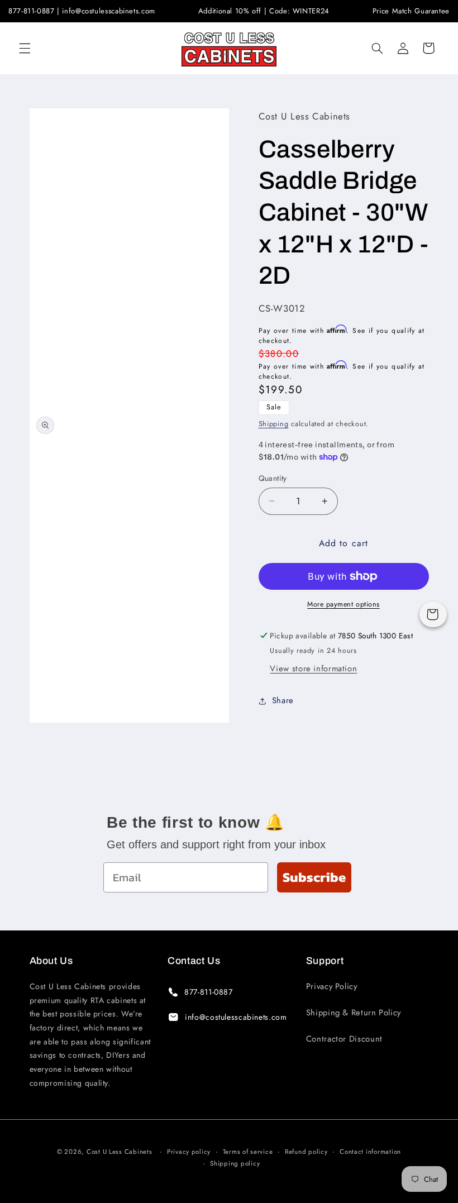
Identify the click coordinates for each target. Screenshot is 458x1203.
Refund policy (306, 1151)
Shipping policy (235, 1163)
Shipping (274, 424)
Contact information (370, 1151)
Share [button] (283, 700)
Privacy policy (189, 1151)
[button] (24, 48)
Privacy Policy (331, 986)
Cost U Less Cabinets (119, 1151)
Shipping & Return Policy (353, 1012)
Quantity (273, 478)
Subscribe (314, 877)
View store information (313, 668)
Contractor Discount (344, 1039)
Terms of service (248, 1151)
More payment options (343, 604)
